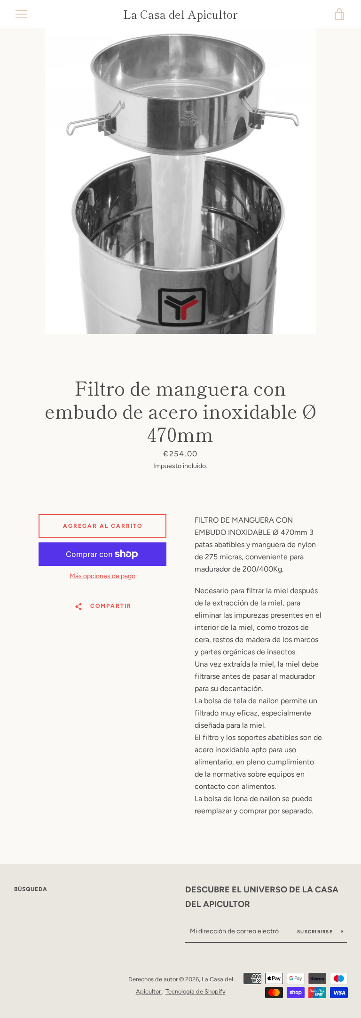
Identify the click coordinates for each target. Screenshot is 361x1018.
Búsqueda (30, 889)
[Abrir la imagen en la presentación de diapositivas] (180, 181)
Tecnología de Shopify (195, 991)
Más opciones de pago (102, 576)
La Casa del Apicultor (180, 14)
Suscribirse (315, 932)
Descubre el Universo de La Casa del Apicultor (261, 896)
